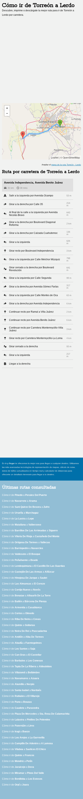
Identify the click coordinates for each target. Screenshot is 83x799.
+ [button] (7, 108)
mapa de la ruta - (66, 165)
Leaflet (54, 157)
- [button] (7, 113)
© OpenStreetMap (70, 157)
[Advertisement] (41, 61)
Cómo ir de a (24, 495)
